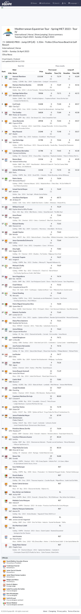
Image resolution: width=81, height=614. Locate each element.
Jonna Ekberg (17, 329)
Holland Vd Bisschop (20, 161)
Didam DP (16, 409)
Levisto (15, 439)
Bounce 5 (16, 382)
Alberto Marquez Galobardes (23, 509)
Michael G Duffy (18, 265)
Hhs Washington (18, 478)
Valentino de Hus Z (19, 96)
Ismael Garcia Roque (20, 189)
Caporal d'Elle (17, 123)
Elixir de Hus (17, 87)
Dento (15, 469)
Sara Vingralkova (19, 276)
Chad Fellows (17, 285)
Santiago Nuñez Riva (20, 93)
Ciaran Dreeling (18, 293)
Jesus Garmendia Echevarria (23, 240)
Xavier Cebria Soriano (20, 484)
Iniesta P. (16, 503)
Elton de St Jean (18, 450)
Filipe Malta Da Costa (20, 448)
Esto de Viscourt (18, 348)
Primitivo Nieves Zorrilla (21, 428)
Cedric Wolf (17, 379)
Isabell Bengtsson (19, 337)
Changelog (52, 611)
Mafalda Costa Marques (21, 500)
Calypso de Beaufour (20, 331)
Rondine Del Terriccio (20, 323)
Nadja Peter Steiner (19, 545)
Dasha (15, 486)
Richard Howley (18, 224)
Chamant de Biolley (19, 153)
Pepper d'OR (17, 251)
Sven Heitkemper (19, 467)
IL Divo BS (16, 340)
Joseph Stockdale (19, 388)
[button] (73, 3)
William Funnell (18, 207)
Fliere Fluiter (17, 539)
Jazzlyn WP (17, 494)
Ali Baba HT (17, 200)
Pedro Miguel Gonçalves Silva (23, 304)
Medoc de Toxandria (19, 115)
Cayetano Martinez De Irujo (22, 396)
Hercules (16, 295)
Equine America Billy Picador (22, 209)
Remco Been (17, 159)
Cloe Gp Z (16, 106)
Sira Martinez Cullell (20, 526)
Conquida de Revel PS (20, 287)
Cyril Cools (16, 104)
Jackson (15, 191)
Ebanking (16, 390)
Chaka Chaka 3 (18, 420)
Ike (14, 528)
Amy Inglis (16, 249)
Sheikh (15, 134)
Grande (15, 458)
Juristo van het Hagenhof (21, 520)
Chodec (15, 79)
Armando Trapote (19, 257)
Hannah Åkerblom (19, 76)
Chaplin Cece (17, 547)
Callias (15, 243)
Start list (21, 66)
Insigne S (16, 259)
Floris (14, 172)
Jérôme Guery (18, 517)
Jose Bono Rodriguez (20, 197)
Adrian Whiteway (19, 170)
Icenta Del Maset (19, 373)
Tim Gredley (17, 112)
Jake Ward (16, 363)
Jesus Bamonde (18, 121)
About (45, 611)
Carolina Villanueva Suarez (22, 437)
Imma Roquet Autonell (21, 371)
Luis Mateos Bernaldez (21, 151)
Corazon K (16, 398)
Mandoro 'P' (17, 431)
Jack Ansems (17, 536)
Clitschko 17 (17, 268)
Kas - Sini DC (17, 279)
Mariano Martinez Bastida (22, 85)
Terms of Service (73, 611)
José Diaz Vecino (19, 407)
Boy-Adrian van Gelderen (22, 492)
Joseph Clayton (18, 232)
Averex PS (16, 511)
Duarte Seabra (18, 475)
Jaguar (15, 365)
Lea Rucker (16, 354)
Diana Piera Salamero (20, 321)
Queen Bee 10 (17, 306)
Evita (14, 357)
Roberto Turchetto (19, 312)
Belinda (15, 234)
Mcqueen (16, 218)
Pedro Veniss (17, 178)
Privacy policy (62, 611)
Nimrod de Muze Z (19, 181)
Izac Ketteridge (18, 140)
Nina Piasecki (17, 132)
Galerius (15, 142)
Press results (60, 66)
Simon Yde (16, 456)
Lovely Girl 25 (17, 315)
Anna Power (17, 215)
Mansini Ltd (17, 226)
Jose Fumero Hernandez (21, 346)
